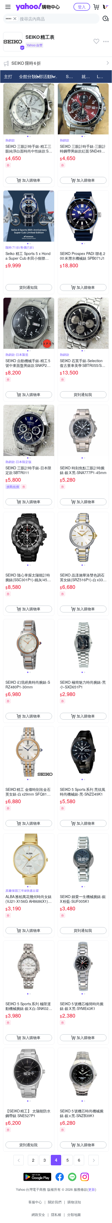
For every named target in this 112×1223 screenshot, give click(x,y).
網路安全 (38, 1214)
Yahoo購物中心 (38, 6)
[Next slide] (50, 108)
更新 (91, 1189)
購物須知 (74, 1201)
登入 (82, 6)
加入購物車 (31, 180)
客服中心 (35, 1201)
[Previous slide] (6, 108)
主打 (8, 76)
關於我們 (54, 1201)
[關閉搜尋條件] (15, 18)
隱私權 (56, 1214)
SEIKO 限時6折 (26, 63)
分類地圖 (74, 1214)
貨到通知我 (28, 287)
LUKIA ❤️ (103, 76)
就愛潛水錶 (88, 76)
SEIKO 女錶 (72, 76)
